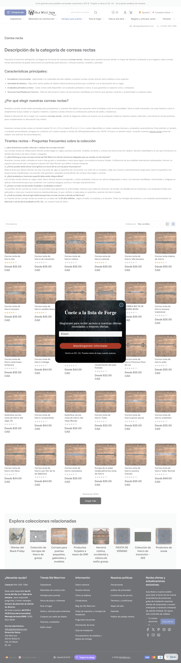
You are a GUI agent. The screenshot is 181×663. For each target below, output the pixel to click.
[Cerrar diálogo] (121, 305)
